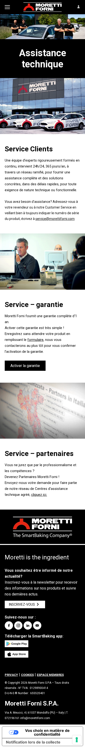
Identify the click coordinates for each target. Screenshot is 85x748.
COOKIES (27, 675)
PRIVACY (11, 675)
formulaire (35, 340)
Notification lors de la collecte (33, 742)
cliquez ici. (39, 494)
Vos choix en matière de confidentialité (47, 732)
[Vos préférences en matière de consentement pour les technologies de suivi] (76, 739)
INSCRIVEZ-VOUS (22, 604)
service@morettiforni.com (55, 219)
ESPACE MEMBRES (50, 675)
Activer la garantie (25, 365)
